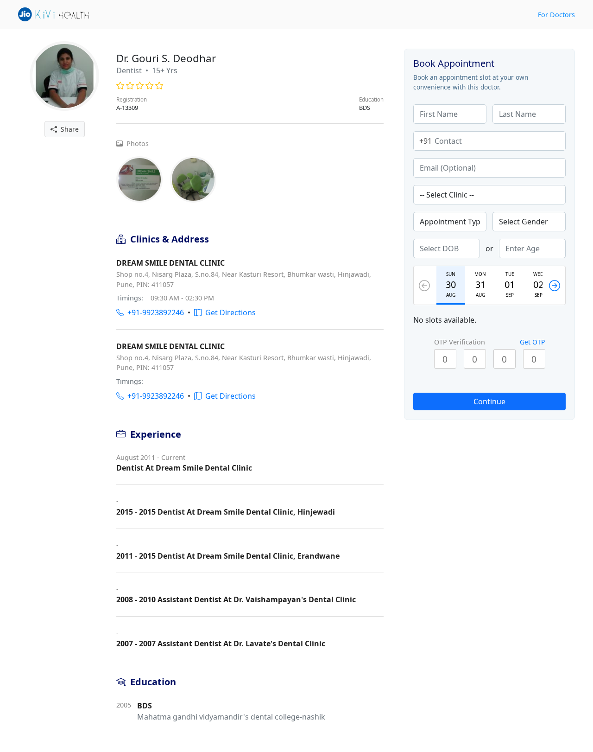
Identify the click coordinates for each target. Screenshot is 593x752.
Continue (489, 401)
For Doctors (556, 14)
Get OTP (532, 342)
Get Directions (229, 312)
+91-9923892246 (154, 312)
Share (68, 129)
